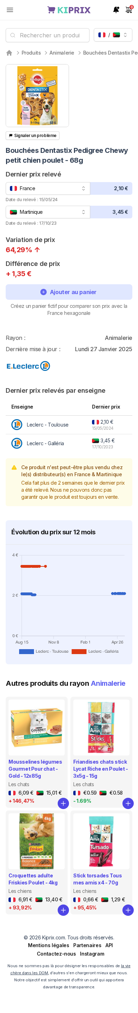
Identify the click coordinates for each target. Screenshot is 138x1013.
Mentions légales (48, 945)
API (109, 945)
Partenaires (87, 945)
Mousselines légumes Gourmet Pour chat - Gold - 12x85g (35, 769)
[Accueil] (9, 52)
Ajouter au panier (73, 292)
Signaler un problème (35, 135)
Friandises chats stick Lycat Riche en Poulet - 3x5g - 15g (100, 769)
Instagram (92, 954)
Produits (31, 53)
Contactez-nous (56, 954)
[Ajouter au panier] (63, 803)
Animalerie (62, 53)
